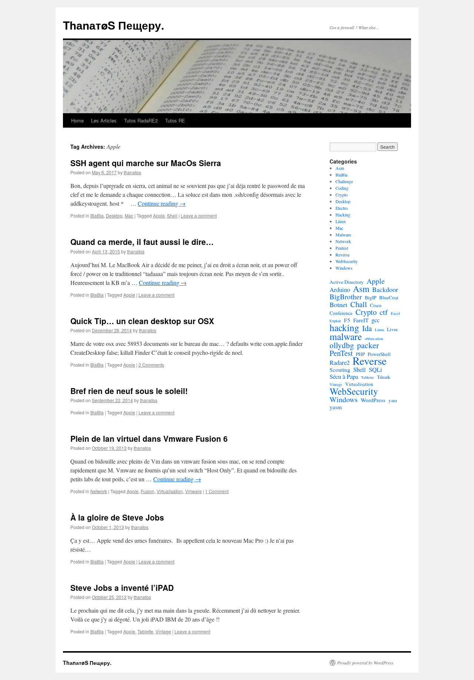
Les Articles (104, 120)
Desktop (114, 215)
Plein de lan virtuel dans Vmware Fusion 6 (149, 438)
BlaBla (97, 215)
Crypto (342, 195)
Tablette (145, 631)
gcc (375, 320)
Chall (358, 304)
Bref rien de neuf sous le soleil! (129, 390)
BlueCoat (388, 297)
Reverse (343, 254)
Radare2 (340, 362)
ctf (384, 312)
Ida (367, 328)
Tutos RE (175, 120)
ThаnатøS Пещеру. (113, 25)
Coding (342, 188)
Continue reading (162, 203)
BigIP (370, 297)
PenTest (341, 353)
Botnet (338, 304)
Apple (159, 215)
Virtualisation (170, 491)
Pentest (342, 248)
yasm (336, 407)
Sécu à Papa (344, 376)
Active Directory (347, 282)
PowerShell (379, 354)
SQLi (375, 369)
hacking (344, 327)
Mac (129, 215)
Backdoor (385, 289)
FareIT (360, 320)
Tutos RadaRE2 (141, 120)
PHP (360, 354)
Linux (341, 221)
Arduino (340, 289)
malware (346, 336)
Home (77, 120)
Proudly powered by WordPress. (365, 663)
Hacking (343, 215)
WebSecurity (347, 261)
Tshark (383, 377)
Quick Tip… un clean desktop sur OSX (142, 320)
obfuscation (374, 338)
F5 (347, 320)
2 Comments (151, 364)
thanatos (132, 172)
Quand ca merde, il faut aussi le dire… (142, 241)
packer (368, 345)
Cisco (375, 305)
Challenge (344, 181)
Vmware (193, 491)
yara (392, 400)
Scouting (340, 369)
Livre (392, 329)
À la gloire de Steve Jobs (117, 517)
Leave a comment (199, 215)
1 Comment (216, 491)
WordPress (373, 400)
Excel (395, 313)
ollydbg (342, 345)
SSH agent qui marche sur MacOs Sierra (145, 162)
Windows (344, 268)
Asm (340, 168)
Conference (341, 313)
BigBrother (346, 296)
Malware (343, 235)
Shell (172, 215)
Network (98, 491)
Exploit (335, 320)
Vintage (163, 631)
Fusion (147, 491)
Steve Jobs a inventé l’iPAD (122, 587)
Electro (342, 208)
